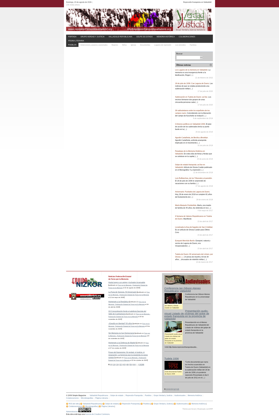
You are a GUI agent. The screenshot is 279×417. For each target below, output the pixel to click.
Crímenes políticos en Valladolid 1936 (190, 124)
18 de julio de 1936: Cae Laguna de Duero (192, 83)
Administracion (72, 412)
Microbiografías (87, 398)
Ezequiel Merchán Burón (185, 241)
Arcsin (193, 409)
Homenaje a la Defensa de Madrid (122, 343)
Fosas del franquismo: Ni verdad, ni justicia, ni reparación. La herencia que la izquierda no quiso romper (128, 355)
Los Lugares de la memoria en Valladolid (191, 70)
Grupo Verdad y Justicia (92, 37)
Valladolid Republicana (120, 37)
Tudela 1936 (171, 358)
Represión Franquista (134, 395)
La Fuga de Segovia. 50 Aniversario (122, 292)
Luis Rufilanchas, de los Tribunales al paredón (193, 178)
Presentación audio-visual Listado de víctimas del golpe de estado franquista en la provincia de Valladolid (186, 315)
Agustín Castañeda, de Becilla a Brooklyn (191, 138)
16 (114, 365)
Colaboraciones (187, 37)
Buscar (179, 54)
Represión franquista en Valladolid (197, 2)
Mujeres (115, 45)
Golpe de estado (144, 37)
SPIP (211, 409)
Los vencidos (180, 45)
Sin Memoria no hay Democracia (121, 333)
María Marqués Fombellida (185, 205)
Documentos (145, 45)
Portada (72, 37)
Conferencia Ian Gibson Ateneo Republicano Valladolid (182, 289)
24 (117, 365)
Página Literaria (76, 41)
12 (175, 389)
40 (124, 365)
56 (131, 365)
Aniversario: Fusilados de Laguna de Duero (192, 192)
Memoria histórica (166, 37)
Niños (124, 45)
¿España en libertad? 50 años (120, 324)
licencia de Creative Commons (97, 414)
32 (121, 365)
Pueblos (72, 45)
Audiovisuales (180, 395)
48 (127, 365)
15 (178, 389)
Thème (185, 409)
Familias (193, 45)
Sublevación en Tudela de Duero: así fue (191, 97)
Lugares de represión (162, 45)
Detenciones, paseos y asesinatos (94, 45)
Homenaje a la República (118, 302)
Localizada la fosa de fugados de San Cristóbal (193, 227)
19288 (141, 365)
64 (134, 365)
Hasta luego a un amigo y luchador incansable (126, 282)
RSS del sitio (74, 404)
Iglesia (133, 45)
